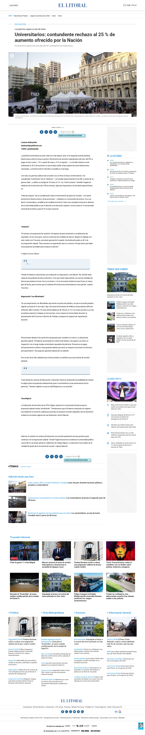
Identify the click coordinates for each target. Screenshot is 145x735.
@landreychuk (32, 149)
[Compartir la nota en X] (46, 132)
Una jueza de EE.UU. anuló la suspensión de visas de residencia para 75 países (123, 171)
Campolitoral (27, 707)
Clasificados (50, 707)
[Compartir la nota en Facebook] (41, 132)
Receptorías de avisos (51, 718)
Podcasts (67, 707)
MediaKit (121, 718)
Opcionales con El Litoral (108, 718)
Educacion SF (117, 707)
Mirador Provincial (78, 707)
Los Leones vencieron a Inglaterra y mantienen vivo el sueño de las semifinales (121, 163)
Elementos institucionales (90, 718)
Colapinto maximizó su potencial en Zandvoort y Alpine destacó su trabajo (122, 178)
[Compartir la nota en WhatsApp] (50, 132)
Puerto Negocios (100, 707)
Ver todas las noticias (115, 201)
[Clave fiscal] (140, 729)
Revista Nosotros (39, 707)
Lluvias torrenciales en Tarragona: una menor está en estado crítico (122, 195)
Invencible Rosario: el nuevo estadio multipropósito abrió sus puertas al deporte (121, 187)
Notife (109, 707)
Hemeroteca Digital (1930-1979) (31, 718)
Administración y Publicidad (70, 718)
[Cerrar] (83, 135)
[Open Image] (12, 56)
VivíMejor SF (89, 707)
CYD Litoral (59, 707)
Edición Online (26, 467)
